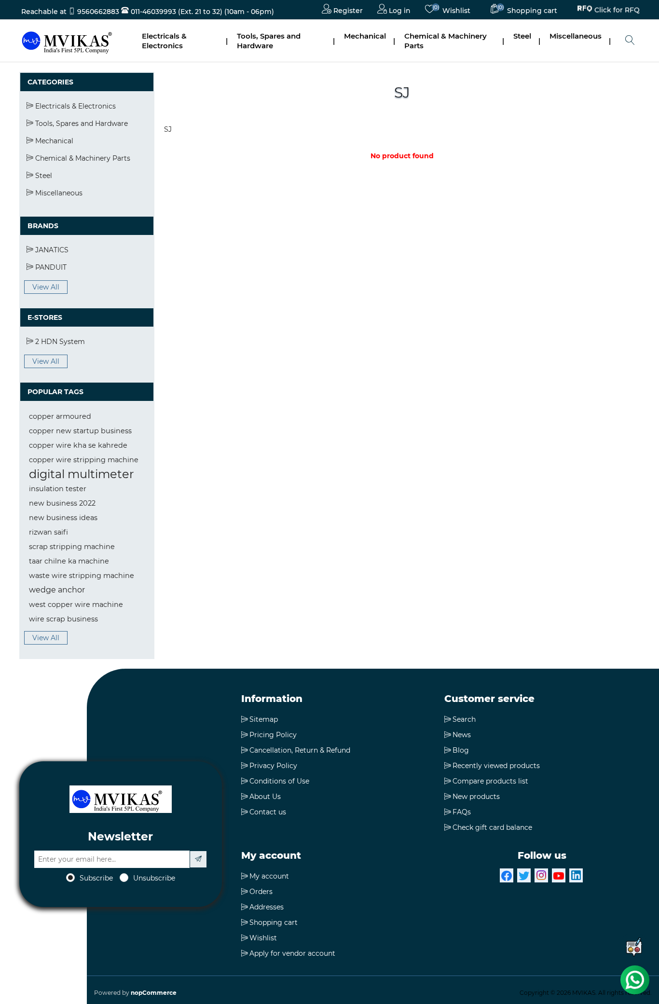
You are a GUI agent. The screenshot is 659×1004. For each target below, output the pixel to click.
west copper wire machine (76, 604)
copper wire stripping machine (83, 459)
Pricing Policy (273, 734)
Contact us (267, 812)
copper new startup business (80, 430)
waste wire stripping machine (81, 575)
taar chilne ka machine (69, 561)
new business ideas (63, 517)
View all (45, 287)
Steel (522, 36)
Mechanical (365, 36)
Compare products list (490, 781)
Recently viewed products (496, 765)
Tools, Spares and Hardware (269, 40)
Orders (261, 891)
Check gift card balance (492, 827)
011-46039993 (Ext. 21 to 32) (175, 11)
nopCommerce (154, 992)
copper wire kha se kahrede (78, 445)
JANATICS (51, 250)
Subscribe (96, 878)
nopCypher (378, 992)
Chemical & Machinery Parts (445, 40)
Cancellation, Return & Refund (299, 750)
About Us (265, 796)
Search (464, 719)
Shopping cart (273, 922)
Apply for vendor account (292, 953)
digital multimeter (81, 474)
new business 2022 (62, 503)
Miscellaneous (575, 36)
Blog (461, 750)
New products (476, 796)
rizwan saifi (48, 532)
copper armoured (60, 416)
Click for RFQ (617, 10)
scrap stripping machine (72, 546)
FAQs (462, 812)
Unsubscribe (154, 878)
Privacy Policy (273, 765)
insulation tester (57, 488)
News (462, 734)
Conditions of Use (279, 781)
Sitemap (263, 719)
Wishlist (263, 938)
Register (347, 10)
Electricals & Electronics (164, 40)
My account (269, 876)
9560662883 (98, 11)
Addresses (266, 907)
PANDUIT (50, 267)
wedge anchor (57, 589)
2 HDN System (59, 341)
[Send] (198, 859)
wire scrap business (63, 619)
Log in (399, 10)
